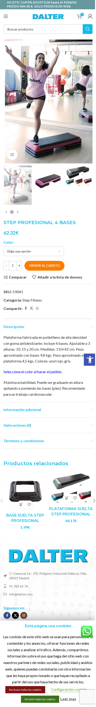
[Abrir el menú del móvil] (5, 16)
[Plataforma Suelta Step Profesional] (71, 488)
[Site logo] (48, 15)
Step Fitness (32, 300)
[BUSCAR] (88, 29)
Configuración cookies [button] (69, 689)
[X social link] (31, 308)
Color (8, 242)
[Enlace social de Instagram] (23, 615)
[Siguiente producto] (17, 212)
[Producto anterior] (6, 212)
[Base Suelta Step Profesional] (25, 491)
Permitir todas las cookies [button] (40, 699)
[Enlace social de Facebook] (25, 308)
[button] (90, 360)
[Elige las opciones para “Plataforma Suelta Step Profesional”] (67, 498)
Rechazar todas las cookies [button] (25, 689)
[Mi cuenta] (90, 16)
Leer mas (68, 699)
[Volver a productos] (12, 212)
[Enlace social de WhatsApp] (37, 308)
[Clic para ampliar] (12, 154)
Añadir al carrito (44, 265)
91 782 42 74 (18, 586)
